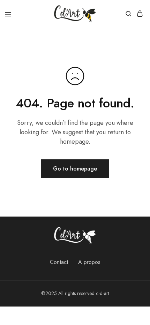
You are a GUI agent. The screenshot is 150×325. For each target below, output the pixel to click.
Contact (59, 262)
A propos (89, 262)
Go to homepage (75, 169)
